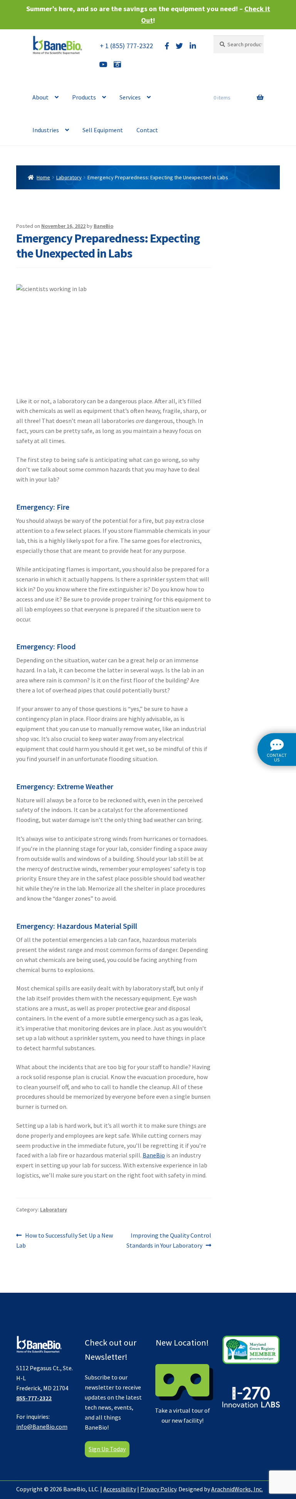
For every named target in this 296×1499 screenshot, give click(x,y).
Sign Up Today (107, 1449)
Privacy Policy (158, 1489)
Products (84, 97)
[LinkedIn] (192, 46)
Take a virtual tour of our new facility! (182, 1380)
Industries (45, 130)
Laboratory (69, 177)
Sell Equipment (102, 130)
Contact (147, 130)
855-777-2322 (34, 1398)
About (40, 97)
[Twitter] (179, 46)
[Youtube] (103, 64)
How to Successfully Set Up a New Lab (64, 1240)
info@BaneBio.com (41, 1426)
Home (43, 177)
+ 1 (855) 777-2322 (126, 45)
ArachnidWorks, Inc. (237, 1489)
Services (130, 97)
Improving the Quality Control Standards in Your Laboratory (168, 1240)
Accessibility (119, 1489)
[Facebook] (167, 46)
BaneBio (103, 225)
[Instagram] (117, 64)
